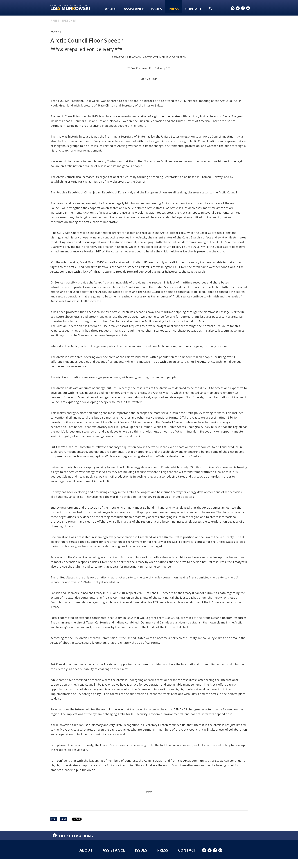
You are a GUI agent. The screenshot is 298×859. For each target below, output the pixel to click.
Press (174, 8)
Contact (193, 8)
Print (53, 819)
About (111, 8)
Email (63, 819)
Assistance (134, 8)
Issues (156, 8)
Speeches (69, 20)
